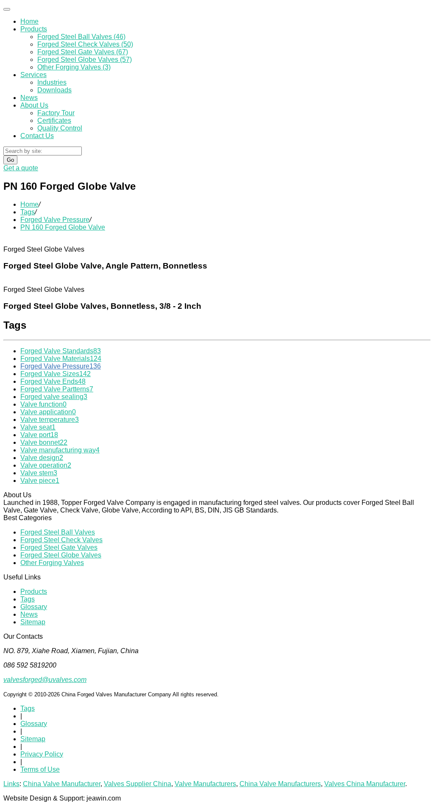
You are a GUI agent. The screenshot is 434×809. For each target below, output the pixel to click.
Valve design (41, 457)
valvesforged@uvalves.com (44, 679)
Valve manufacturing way (60, 450)
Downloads (54, 90)
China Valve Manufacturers (280, 783)
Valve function (43, 404)
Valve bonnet (43, 442)
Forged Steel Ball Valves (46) (81, 36)
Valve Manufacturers (205, 783)
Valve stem (38, 473)
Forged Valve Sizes (55, 373)
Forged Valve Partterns (56, 389)
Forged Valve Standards (60, 351)
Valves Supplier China (137, 783)
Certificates (54, 120)
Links (11, 783)
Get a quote (20, 168)
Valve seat (38, 427)
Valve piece (39, 480)
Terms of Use (40, 769)
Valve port (39, 434)
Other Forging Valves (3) (74, 67)
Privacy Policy (41, 754)
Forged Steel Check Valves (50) (85, 44)
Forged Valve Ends (53, 381)
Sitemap (32, 622)
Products (33, 29)
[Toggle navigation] (6, 9)
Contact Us (37, 135)
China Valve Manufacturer (61, 783)
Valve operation (45, 465)
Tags (27, 212)
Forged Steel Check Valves (61, 539)
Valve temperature (49, 419)
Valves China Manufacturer (364, 783)
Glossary (33, 606)
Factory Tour (56, 112)
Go (10, 160)
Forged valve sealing (53, 396)
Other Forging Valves (52, 562)
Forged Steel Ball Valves (57, 532)
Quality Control (59, 128)
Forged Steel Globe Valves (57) (84, 59)
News (29, 97)
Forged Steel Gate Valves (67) (82, 51)
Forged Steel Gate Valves (58, 547)
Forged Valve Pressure (54, 219)
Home (29, 21)
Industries (52, 82)
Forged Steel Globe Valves (60, 555)
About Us (34, 105)
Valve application (48, 412)
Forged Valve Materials (60, 358)
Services (33, 74)
